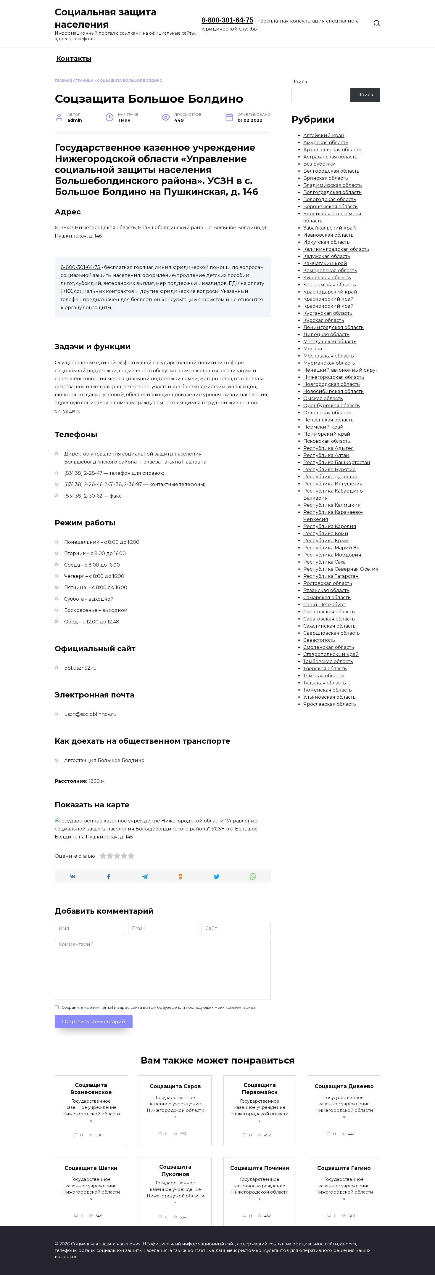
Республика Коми (325, 533)
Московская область (328, 356)
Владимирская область (332, 185)
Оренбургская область (331, 405)
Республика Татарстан (331, 576)
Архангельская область (332, 150)
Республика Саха (324, 562)
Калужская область (326, 256)
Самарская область (327, 597)
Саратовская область (329, 612)
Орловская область (327, 413)
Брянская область (325, 178)
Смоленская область (328, 647)
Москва (312, 349)
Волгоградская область (332, 192)
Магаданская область (330, 341)
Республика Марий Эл (331, 548)
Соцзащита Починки (259, 1168)
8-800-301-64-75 (227, 20)
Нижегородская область (333, 377)
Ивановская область (328, 235)
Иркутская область (326, 242)
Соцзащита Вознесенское (91, 1089)
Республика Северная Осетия (340, 569)
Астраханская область (330, 157)
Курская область (323, 320)
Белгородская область (331, 171)
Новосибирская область (333, 391)
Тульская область (324, 683)
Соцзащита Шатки (91, 1168)
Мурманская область (329, 363)
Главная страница (74, 80)
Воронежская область (330, 206)
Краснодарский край (330, 292)
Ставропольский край (331, 654)
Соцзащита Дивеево (344, 1086)
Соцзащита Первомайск (260, 1089)
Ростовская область (327, 583)
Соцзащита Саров (175, 1086)
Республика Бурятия (329, 469)
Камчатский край (325, 263)
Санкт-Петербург (324, 604)
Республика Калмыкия (332, 505)
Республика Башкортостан (336, 462)
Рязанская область (326, 590)
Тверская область (325, 668)
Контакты (73, 58)
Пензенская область (328, 420)
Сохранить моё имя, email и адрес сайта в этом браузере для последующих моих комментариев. (159, 1007)
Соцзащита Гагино (344, 1168)
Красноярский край (328, 299)
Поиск (299, 81)
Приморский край (326, 434)
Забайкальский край (329, 228)
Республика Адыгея (328, 448)
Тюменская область (327, 690)
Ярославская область (329, 704)
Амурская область (325, 142)
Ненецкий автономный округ (340, 370)
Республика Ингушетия (333, 484)
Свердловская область (331, 633)
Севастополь (319, 640)
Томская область (323, 676)
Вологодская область (329, 199)
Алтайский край (323, 135)
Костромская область (329, 285)
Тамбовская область (328, 661)
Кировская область (327, 277)
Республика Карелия (329, 526)
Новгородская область (331, 384)
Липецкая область (326, 334)
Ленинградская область (333, 327)
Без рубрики (319, 164)
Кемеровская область (330, 270)
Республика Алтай (326, 455)
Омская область (323, 398)
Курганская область (327, 313)
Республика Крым (326, 540)
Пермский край (323, 427)
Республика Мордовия (332, 555)
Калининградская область (336, 249)
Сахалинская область (329, 626)
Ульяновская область (329, 697)
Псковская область (326, 441)
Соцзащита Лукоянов (175, 1170)
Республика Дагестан (330, 476)
